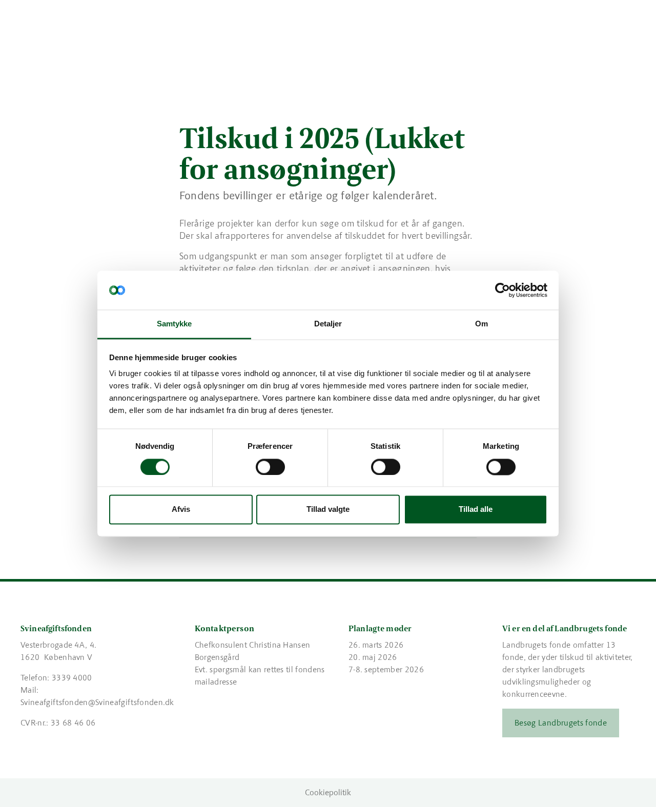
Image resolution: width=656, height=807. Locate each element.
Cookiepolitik (328, 792)
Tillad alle (476, 509)
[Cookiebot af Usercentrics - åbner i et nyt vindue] (502, 290)
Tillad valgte (328, 509)
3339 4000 (72, 677)
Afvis (181, 509)
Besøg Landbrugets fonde (561, 723)
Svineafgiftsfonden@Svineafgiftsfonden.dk (97, 702)
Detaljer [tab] (328, 324)
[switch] (270, 467)
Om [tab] (481, 324)
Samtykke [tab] (174, 324)
